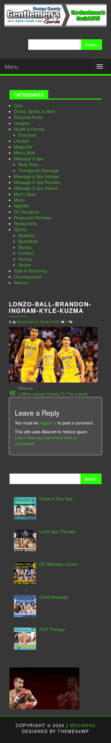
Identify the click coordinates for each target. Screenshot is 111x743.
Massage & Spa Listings (36, 176)
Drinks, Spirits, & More (35, 111)
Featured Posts (28, 117)
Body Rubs (28, 164)
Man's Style (25, 153)
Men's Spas (25, 194)
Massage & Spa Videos (35, 188)
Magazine (23, 147)
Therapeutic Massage (38, 170)
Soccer (24, 265)
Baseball (26, 235)
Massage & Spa (29, 158)
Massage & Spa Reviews (37, 182)
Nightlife (21, 206)
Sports (20, 229)
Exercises (27, 135)
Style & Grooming (30, 271)
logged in (48, 423)
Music (19, 200)
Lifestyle (21, 141)
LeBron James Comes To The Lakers (53, 391)
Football (25, 253)
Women (21, 282)
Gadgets (22, 123)
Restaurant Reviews (33, 218)
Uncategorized (27, 277)
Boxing (24, 247)
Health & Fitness (29, 129)
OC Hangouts (26, 212)
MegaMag (83, 725)
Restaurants (25, 223)
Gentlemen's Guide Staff (38, 321)
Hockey (25, 259)
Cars (18, 105)
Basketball (28, 241)
